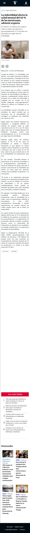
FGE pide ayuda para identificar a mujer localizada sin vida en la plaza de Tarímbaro (16, 401)
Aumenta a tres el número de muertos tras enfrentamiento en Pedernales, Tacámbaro (15, 430)
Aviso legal (10, 526)
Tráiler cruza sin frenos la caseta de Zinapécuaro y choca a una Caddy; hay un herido (16, 423)
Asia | (4, 494)
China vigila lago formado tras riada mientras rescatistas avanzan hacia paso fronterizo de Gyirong (7, 504)
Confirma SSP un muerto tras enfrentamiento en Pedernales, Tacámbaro (15, 416)
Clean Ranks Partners (11, 529)
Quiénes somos (19, 526)
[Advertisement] (15, 320)
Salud (3, 10)
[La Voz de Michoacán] (15, 2)
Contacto (22, 529)
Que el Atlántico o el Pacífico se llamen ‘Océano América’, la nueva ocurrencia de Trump (22, 503)
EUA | (18, 460)
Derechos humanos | (6, 460)
